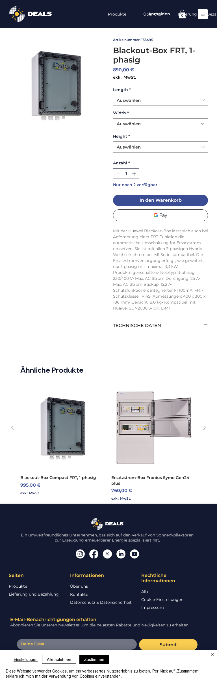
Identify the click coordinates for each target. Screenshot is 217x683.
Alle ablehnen (59, 659)
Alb (144, 591)
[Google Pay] (160, 215)
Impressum (152, 607)
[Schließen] (212, 655)
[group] (108, 443)
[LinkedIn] (120, 554)
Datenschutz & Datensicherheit (101, 602)
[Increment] (134, 174)
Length (122, 89)
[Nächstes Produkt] (204, 427)
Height (121, 136)
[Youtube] (134, 554)
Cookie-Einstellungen (162, 599)
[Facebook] (93, 554)
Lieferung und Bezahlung (34, 594)
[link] (182, 14)
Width (121, 112)
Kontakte (79, 594)
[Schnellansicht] (63, 428)
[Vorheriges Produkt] (12, 427)
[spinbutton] (126, 174)
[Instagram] (80, 554)
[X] (107, 554)
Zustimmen (94, 659)
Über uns (79, 586)
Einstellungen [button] (26, 659)
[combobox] (160, 100)
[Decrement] (117, 174)
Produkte (18, 586)
